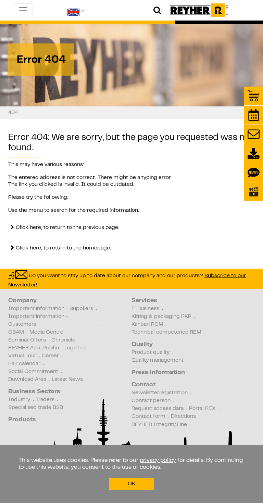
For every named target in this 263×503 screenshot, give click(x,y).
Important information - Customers (38, 320)
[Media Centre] (253, 191)
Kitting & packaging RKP (161, 316)
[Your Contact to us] (253, 134)
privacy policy (158, 460)
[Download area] (253, 153)
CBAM (16, 332)
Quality (142, 344)
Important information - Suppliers (50, 308)
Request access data (158, 408)
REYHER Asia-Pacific (33, 348)
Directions (183, 416)
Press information (158, 372)
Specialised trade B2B (35, 407)
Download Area (27, 379)
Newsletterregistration (160, 392)
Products (22, 420)
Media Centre (46, 332)
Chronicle (63, 340)
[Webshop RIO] (253, 96)
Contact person (151, 400)
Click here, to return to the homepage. (63, 248)
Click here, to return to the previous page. (67, 227)
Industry (19, 399)
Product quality (151, 352)
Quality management (158, 360)
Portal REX (202, 408)
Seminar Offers (27, 340)
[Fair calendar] (253, 115)
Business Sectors (34, 392)
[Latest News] (253, 172)
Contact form (148, 416)
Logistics (75, 348)
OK (131, 483)
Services (144, 301)
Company (22, 301)
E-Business (145, 308)
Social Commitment (33, 371)
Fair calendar (24, 363)
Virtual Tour (22, 355)
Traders (45, 399)
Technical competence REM (166, 332)
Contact (143, 385)
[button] (76, 15)
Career (50, 355)
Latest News (67, 379)
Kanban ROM (147, 324)
